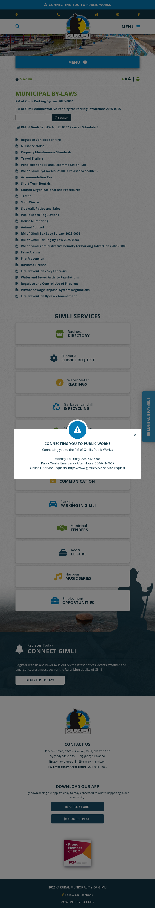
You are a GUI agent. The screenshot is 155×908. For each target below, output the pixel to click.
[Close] (135, 435)
